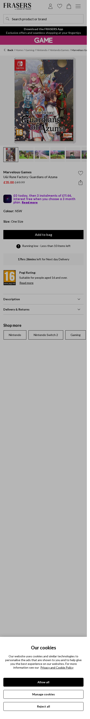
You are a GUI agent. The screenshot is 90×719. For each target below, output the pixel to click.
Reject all (43, 706)
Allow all (43, 682)
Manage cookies (43, 694)
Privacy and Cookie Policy (56, 667)
